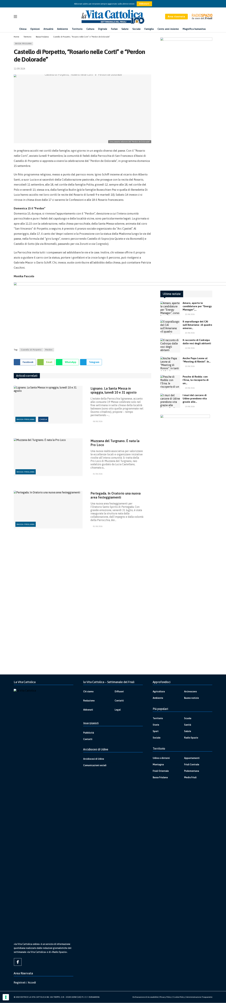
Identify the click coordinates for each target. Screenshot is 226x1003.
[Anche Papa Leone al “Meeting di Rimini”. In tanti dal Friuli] (170, 364)
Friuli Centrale (191, 764)
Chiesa (43, 419)
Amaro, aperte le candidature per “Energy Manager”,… (197, 306)
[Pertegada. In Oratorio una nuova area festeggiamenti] (48, 510)
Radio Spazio (191, 737)
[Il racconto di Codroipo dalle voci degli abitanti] (170, 345)
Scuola (187, 718)
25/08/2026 (190, 314)
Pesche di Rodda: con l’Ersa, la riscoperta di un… (195, 380)
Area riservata (176, 16)
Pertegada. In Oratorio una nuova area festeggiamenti (115, 495)
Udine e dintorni (161, 758)
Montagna (158, 764)
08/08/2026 (97, 421)
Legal (118, 709)
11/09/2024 (19, 68)
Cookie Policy (179, 997)
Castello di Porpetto (31, 350)
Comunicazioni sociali (94, 765)
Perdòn (48, 350)
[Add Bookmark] (149, 68)
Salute (187, 731)
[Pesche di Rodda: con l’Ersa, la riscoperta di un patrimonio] (170, 382)
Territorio (158, 718)
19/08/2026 (190, 406)
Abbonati (144, 4)
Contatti (119, 700)
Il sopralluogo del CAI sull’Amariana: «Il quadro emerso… (197, 325)
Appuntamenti (192, 758)
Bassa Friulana (23, 44)
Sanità (187, 724)
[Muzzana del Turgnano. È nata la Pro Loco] (48, 457)
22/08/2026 (190, 348)
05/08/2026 (97, 474)
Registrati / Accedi (25, 982)
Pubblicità (88, 732)
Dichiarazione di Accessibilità (145, 997)
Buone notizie (191, 698)
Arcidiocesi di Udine (93, 759)
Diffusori (119, 691)
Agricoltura (159, 691)
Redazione (89, 700)
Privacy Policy (166, 997)
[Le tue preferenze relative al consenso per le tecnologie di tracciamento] (6, 997)
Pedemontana (191, 771)
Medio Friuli (190, 777)
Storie (156, 724)
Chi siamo (88, 691)
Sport (155, 731)
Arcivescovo (190, 691)
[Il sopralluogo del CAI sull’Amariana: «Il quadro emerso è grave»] (170, 327)
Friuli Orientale (161, 771)
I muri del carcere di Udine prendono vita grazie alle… (195, 398)
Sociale (156, 737)
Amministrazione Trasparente (199, 997)
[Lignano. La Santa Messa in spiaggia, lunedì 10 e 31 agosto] (48, 405)
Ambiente (158, 698)
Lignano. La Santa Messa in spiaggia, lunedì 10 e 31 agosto (113, 390)
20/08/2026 (190, 366)
